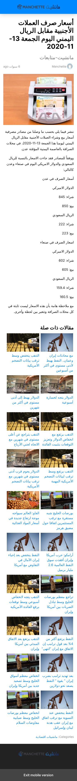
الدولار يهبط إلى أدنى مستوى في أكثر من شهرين (25, 402)
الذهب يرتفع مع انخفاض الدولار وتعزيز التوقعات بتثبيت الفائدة (57, 439)
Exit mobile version (38, 775)
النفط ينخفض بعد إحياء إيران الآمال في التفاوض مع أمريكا (23, 560)
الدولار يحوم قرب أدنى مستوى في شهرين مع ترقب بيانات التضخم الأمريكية (24, 478)
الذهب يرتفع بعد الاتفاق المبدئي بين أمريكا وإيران (23, 644)
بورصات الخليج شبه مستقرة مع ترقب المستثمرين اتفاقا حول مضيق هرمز (57, 520)
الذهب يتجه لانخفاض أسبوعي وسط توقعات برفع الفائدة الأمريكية (24, 602)
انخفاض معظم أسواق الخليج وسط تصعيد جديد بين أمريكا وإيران (24, 681)
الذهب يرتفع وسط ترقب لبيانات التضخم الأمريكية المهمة (58, 476)
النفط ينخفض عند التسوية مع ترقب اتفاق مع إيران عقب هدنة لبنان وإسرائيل (57, 720)
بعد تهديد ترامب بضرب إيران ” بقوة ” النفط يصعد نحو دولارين (57, 681)
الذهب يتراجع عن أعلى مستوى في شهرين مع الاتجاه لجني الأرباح (23, 439)
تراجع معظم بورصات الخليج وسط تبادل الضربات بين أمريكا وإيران (58, 604)
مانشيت (38, 7)
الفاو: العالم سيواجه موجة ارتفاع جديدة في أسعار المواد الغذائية (24, 518)
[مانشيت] (38, 754)
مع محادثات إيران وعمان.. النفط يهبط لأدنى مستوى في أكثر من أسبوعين (58, 362)
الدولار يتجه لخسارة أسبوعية (59, 399)
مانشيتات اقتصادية (46, 736)
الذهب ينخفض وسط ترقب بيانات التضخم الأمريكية (25, 360)
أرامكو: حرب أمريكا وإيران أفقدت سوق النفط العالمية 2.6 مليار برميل (59, 562)
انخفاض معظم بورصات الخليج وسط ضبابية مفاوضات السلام (23, 718)
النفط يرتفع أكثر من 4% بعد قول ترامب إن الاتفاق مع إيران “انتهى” (57, 644)
